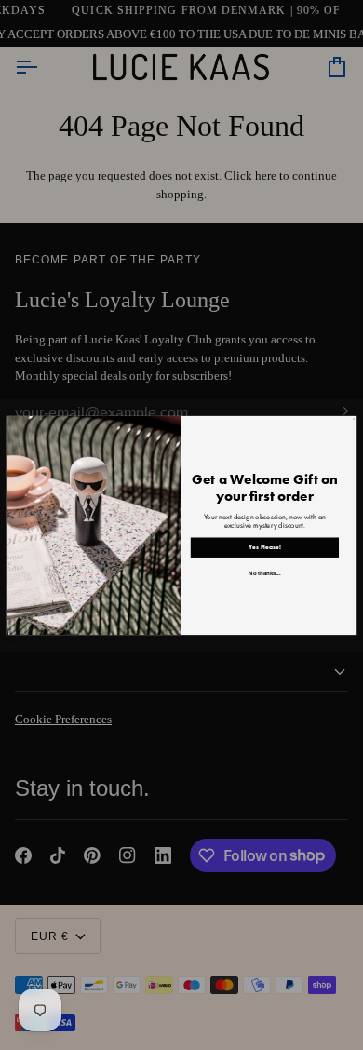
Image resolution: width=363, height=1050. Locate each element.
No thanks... (264, 572)
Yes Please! (265, 547)
